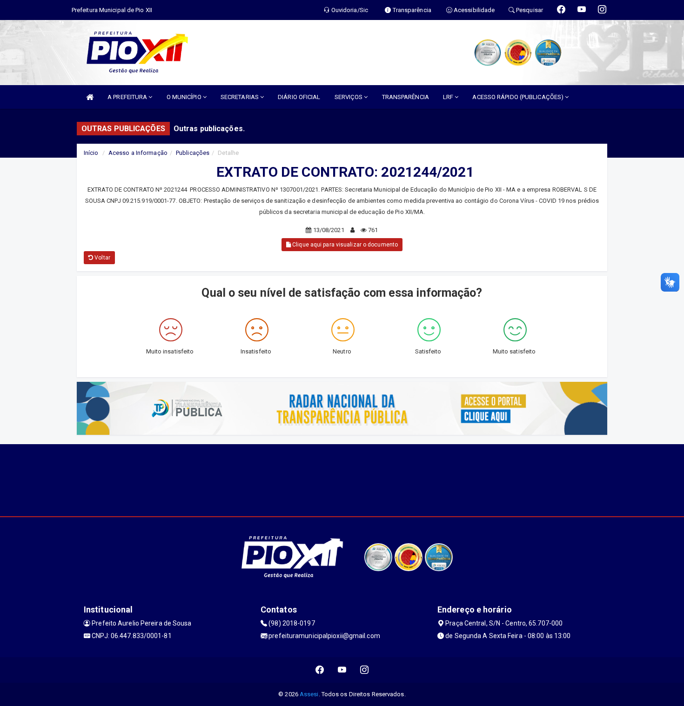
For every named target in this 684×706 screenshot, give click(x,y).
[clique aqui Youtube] (342, 670)
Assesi (309, 694)
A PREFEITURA (127, 96)
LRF (449, 96)
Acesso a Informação (138, 152)
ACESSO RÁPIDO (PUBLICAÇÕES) (518, 96)
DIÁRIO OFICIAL (299, 96)
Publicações (192, 152)
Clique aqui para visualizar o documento (344, 244)
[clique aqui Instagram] (364, 670)
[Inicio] (89, 97)
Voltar (101, 257)
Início (91, 152)
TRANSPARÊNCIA (405, 96)
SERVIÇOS (349, 96)
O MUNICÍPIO (185, 96)
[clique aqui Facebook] (320, 670)
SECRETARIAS (240, 96)
